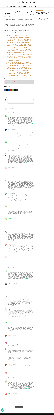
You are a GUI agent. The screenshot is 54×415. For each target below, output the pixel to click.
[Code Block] (16, 102)
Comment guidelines (24, 6)
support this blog (12, 81)
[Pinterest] (11, 16)
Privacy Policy (35, 6)
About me (6, 6)
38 (33, 14)
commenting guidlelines (11, 83)
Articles (18, 6)
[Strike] (11, 102)
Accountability (12, 8)
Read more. (43, 14)
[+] (20, 102)
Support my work (13, 6)
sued (19, 86)
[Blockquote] (15, 102)
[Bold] (8, 102)
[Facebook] (5, 16)
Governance (8, 8)
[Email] (15, 16)
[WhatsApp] (13, 16)
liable (17, 86)
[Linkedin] (9, 16)
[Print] (17, 16)
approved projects (9, 86)
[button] (49, 6)
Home (5, 8)
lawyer (13, 86)
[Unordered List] (14, 102)
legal (15, 86)
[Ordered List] (13, 102)
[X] (7, 16)
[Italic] (9, 102)
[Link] (17, 102)
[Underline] (10, 102)
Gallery (30, 6)
